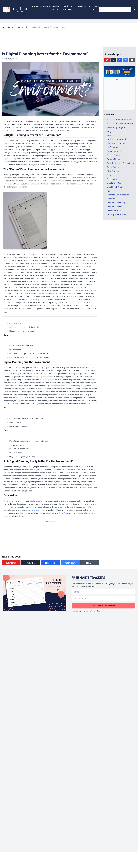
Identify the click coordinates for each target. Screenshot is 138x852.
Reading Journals (114, 206)
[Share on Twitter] (113, 60)
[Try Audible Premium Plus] (119, 71)
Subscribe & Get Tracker (103, 605)
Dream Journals (114, 151)
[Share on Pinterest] (107, 60)
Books (35, 6)
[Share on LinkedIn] (125, 60)
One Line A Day (114, 183)
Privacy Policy (95, 611)
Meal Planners (113, 171)
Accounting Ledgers (116, 127)
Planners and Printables (118, 194)
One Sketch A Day (115, 186)
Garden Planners (114, 159)
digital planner (36, 510)
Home (4, 27)
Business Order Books (117, 139)
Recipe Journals (114, 210)
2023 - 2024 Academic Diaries (120, 123)
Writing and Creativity (117, 214)
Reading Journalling (116, 202)
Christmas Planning (116, 143)
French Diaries (113, 155)
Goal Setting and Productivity (18, 27)
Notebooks (112, 179)
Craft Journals (113, 147)
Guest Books (113, 167)
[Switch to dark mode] (134, 9)
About (87, 6)
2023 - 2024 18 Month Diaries (120, 119)
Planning (111, 198)
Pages (109, 190)
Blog (109, 131)
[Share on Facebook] (119, 60)
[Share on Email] (132, 60)
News (80, 6)
